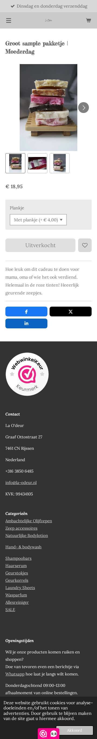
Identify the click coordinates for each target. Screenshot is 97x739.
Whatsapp (15, 674)
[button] (15, 163)
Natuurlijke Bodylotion (26, 535)
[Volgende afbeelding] (83, 107)
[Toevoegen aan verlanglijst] (85, 245)
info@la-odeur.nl (21, 482)
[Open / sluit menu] (9, 20)
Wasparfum (16, 595)
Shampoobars (18, 558)
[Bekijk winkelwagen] (88, 20)
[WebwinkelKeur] (27, 375)
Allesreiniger (17, 602)
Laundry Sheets (20, 587)
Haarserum (16, 565)
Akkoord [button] (74, 730)
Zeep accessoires (21, 528)
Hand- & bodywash (23, 546)
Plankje (17, 207)
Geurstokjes (16, 573)
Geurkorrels (16, 580)
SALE (10, 609)
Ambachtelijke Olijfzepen (28, 520)
